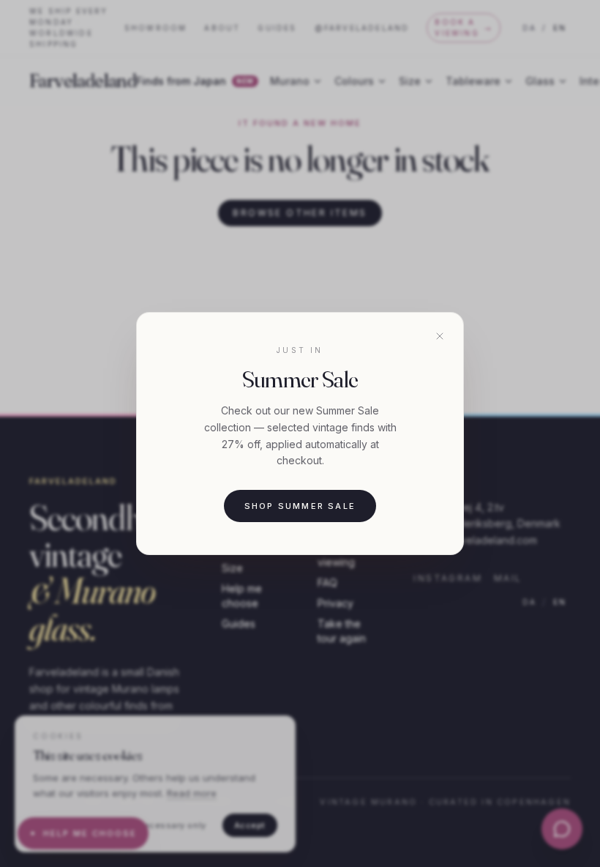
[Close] (439, 336)
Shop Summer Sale (300, 506)
